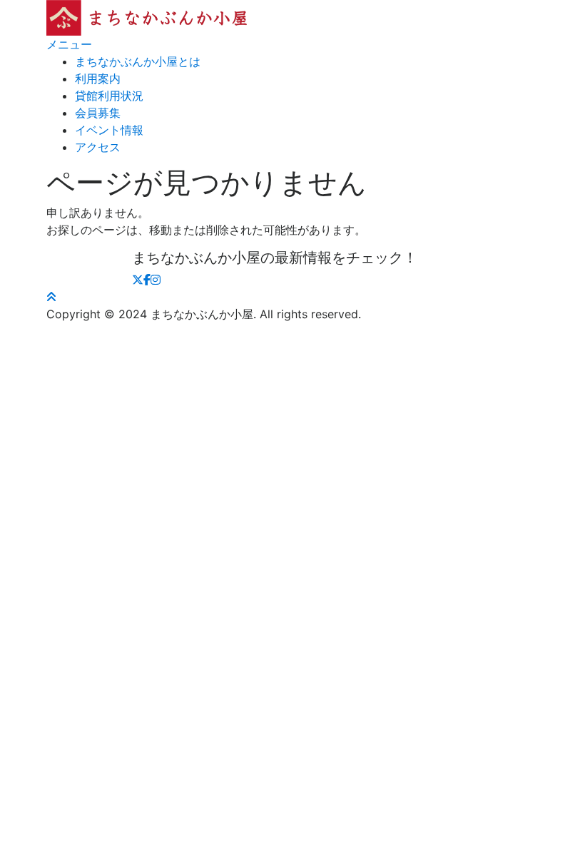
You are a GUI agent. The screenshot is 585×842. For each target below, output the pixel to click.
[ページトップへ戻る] (51, 297)
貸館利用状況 (109, 95)
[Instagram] (156, 280)
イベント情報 (109, 130)
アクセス (98, 147)
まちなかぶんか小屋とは (137, 61)
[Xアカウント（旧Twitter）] (137, 280)
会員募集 (98, 113)
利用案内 (98, 78)
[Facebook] (147, 280)
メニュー (69, 44)
